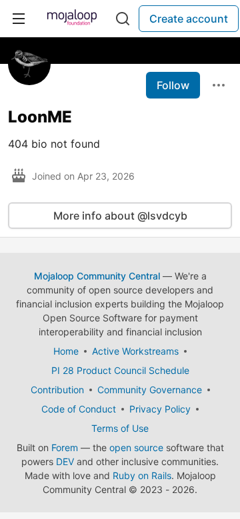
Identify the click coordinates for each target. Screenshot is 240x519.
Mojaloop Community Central (97, 275)
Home (66, 351)
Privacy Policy (160, 409)
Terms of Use (120, 428)
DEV (65, 461)
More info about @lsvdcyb (120, 215)
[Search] (122, 18)
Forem (64, 447)
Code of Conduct (78, 409)
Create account (188, 18)
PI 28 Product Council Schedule (120, 370)
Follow (173, 85)
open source (136, 447)
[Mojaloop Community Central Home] (72, 18)
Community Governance (149, 389)
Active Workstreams (135, 351)
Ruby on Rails (142, 475)
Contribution (57, 389)
